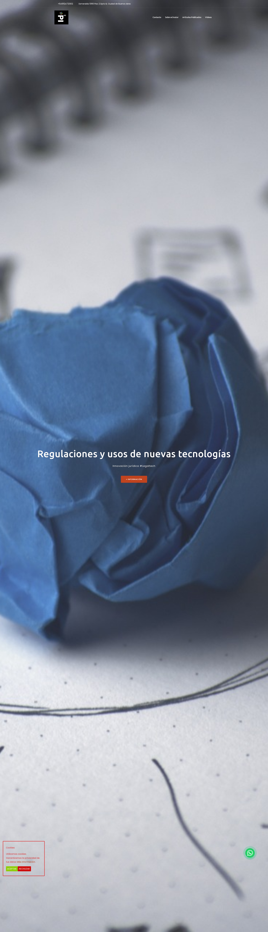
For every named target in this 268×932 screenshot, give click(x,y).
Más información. (26, 861)
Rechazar (24, 869)
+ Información (134, 479)
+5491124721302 (65, 3)
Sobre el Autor (172, 17)
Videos (208, 17)
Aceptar (11, 869)
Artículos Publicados (191, 17)
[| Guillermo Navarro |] (61, 17)
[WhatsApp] (250, 852)
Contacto (157, 17)
